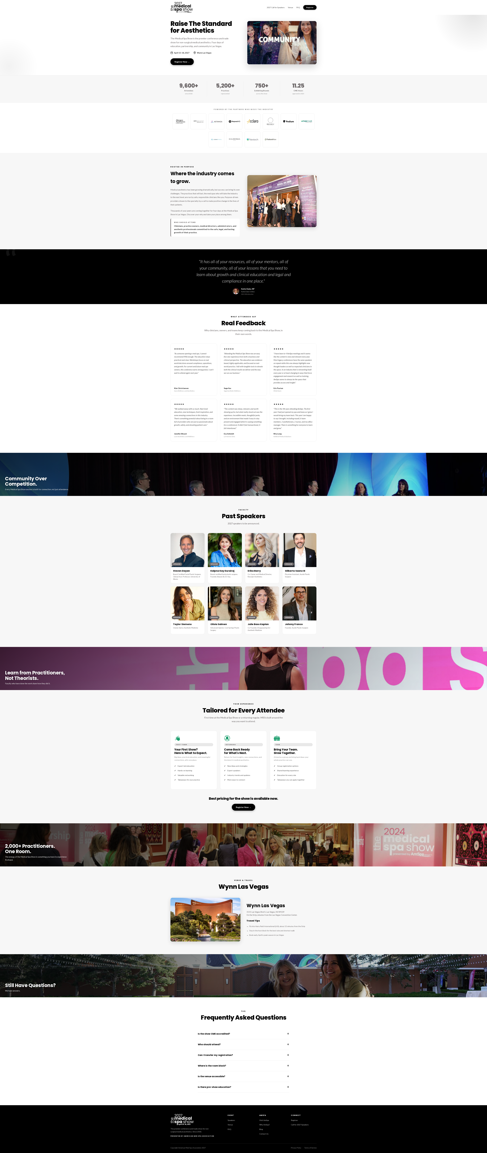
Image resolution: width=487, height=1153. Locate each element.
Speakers (231, 1120)
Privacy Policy (296, 1148)
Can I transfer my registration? (243, 1055)
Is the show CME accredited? (243, 1034)
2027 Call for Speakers (276, 7)
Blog (261, 1129)
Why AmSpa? (264, 1125)
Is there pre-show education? (243, 1087)
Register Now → (182, 61)
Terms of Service (310, 1148)
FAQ (298, 7)
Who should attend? (243, 1044)
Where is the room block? (243, 1065)
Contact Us (263, 1134)
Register (310, 7)
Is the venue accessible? (243, 1076)
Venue (290, 7)
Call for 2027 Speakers (300, 1125)
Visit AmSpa (264, 1120)
